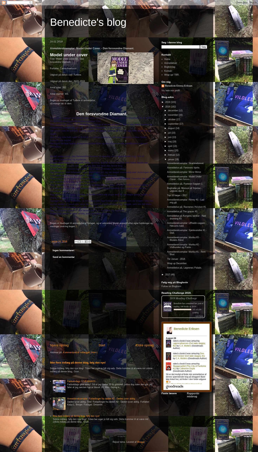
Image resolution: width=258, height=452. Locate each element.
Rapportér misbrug (193, 395)
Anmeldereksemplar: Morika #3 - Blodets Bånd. (183, 239)
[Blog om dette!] (79, 241)
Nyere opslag (59, 345)
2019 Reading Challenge (183, 298)
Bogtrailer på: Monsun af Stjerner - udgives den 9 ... (184, 189)
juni (170, 137)
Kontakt (168, 71)
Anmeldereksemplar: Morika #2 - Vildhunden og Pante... (183, 246)
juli (169, 132)
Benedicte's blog (88, 22)
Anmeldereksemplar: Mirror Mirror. (184, 172)
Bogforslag (169, 67)
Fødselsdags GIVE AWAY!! (81, 381)
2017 (168, 274)
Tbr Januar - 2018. (176, 259)
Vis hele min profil (170, 90)
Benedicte (178, 303)
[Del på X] (83, 241)
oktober (172, 119)
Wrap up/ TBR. (171, 74)
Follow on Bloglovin (171, 286)
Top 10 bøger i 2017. (177, 195)
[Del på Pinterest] (89, 241)
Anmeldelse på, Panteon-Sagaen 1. (185, 183)
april (170, 146)
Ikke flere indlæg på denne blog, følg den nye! (78, 362)
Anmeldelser (170, 63)
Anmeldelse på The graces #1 (182, 211)
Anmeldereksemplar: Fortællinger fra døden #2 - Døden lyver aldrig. (101, 398)
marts (171, 150)
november (173, 115)
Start (101, 345)
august (172, 128)
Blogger (141, 442)
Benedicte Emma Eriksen (178, 85)
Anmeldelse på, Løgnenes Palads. (184, 267)
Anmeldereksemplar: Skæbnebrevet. (185, 163)
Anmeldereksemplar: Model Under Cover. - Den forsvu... (184, 178)
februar (172, 155)
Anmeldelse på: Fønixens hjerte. (183, 167)
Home (167, 59)
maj (170, 141)
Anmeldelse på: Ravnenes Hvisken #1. (187, 207)
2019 (168, 102)
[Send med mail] (76, 241)
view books (199, 316)
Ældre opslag (144, 345)
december (173, 110)
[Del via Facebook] (86, 241)
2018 (168, 106)
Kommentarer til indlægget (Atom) (80, 352)
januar (171, 159)
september (173, 124)
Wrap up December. (177, 263)
